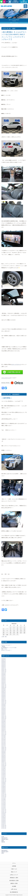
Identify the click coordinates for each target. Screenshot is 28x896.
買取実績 (3, 841)
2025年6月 (3, 677)
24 (17, 632)
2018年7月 (3, 785)
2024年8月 (3, 690)
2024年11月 (3, 686)
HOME (11, 22)
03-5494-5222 (15, 2)
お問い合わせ (14, 889)
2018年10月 (3, 781)
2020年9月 (3, 751)
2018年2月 (3, 791)
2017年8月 (3, 799)
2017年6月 (3, 802)
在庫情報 (14, 866)
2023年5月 (3, 709)
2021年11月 (3, 733)
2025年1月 (3, 683)
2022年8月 (3, 721)
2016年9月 (3, 813)
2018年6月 (3, 786)
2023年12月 (3, 700)
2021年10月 (3, 734)
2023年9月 (3, 704)
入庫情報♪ (3, 646)
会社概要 (14, 886)
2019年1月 (3, 777)
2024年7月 (3, 691)
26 (24, 632)
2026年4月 (3, 664)
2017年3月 (3, 806)
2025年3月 (3, 681)
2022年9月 (3, 720)
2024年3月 (3, 696)
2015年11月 (3, 826)
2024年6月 (3, 692)
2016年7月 (3, 816)
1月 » (6, 636)
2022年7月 (3, 722)
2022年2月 (3, 729)
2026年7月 (3, 660)
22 (10, 632)
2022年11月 (3, 717)
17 (17, 630)
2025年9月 (3, 673)
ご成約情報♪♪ (6, 398)
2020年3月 (3, 759)
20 (3, 632)
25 (20, 632)
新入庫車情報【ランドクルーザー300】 (9, 647)
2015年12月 (3, 825)
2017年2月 (3, 807)
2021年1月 (3, 746)
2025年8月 (3, 674)
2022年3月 (3, 727)
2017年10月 (3, 796)
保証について (14, 871)
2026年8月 (3, 658)
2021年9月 (3, 735)
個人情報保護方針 (14, 892)
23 (14, 632)
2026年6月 (3, 661)
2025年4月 (3, 679)
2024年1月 (3, 699)
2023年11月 (3, 701)
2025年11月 (3, 670)
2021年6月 (3, 739)
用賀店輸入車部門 (4, 839)
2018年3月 (3, 790)
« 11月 (3, 636)
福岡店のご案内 (14, 883)
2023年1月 (3, 714)
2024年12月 (3, 684)
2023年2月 (3, 713)
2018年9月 (3, 782)
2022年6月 (3, 724)
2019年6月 (3, 770)
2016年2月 (3, 822)
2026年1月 (3, 668)
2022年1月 (3, 730)
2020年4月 (3, 757)
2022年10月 (3, 718)
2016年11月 (3, 811)
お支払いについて (14, 874)
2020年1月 (3, 761)
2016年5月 (3, 819)
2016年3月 (3, 821)
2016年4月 (3, 820)
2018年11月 (3, 780)
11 (20, 629)
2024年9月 (3, 688)
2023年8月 (3, 705)
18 (20, 630)
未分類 (2, 836)
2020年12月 (3, 747)
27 (3, 634)
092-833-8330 (24, 2)
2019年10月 (3, 765)
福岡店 (13, 28)
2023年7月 (3, 707)
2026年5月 (3, 662)
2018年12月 (3, 778)
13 (3, 630)
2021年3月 (3, 743)
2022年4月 (3, 726)
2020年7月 (3, 753)
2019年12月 (3, 763)
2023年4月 (3, 711)
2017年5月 (3, 803)
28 (7, 634)
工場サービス (14, 869)
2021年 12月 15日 (6, 28)
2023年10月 (3, 703)
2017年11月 (3, 795)
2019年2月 (3, 776)
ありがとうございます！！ (6, 645)
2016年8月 (3, 815)
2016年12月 (3, 809)
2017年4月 (3, 804)
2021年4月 (3, 742)
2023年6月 (3, 708)
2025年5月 (3, 678)
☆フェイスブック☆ (5, 378)
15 (10, 630)
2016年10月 (3, 812)
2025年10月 (3, 671)
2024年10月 (3, 687)
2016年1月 (3, 824)
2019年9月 (3, 766)
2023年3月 (3, 712)
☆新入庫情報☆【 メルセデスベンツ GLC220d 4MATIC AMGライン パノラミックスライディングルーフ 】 (13, 35)
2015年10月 (3, 828)
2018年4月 (3, 789)
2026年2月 (3, 666)
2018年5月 (3, 787)
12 (24, 629)
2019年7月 (3, 769)
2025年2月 (3, 682)
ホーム (14, 863)
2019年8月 (3, 768)
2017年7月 (3, 800)
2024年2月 (3, 698)
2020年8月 (3, 752)
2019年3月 (3, 774)
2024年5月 (3, 694)
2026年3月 (3, 665)
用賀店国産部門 (15, 394)
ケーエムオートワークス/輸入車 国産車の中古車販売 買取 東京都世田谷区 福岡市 (10, 6)
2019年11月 (3, 764)
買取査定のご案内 (14, 877)
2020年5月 (3, 756)
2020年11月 (3, 748)
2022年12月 (3, 716)
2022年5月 (3, 725)
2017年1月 (3, 808)
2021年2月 (3, 744)
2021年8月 (3, 737)
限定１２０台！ (4, 649)
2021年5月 (3, 740)
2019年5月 (3, 772)
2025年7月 (3, 675)
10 (17, 629)
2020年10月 (3, 750)
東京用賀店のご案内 (14, 880)
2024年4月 (3, 695)
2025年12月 (3, 669)
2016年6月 (3, 817)
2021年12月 (3, 731)
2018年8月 (3, 783)
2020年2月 (3, 760)
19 (24, 630)
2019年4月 (3, 773)
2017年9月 (3, 798)
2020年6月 (3, 755)
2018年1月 (3, 793)
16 (14, 630)
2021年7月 (3, 738)
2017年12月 (3, 794)
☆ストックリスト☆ (15, 364)
